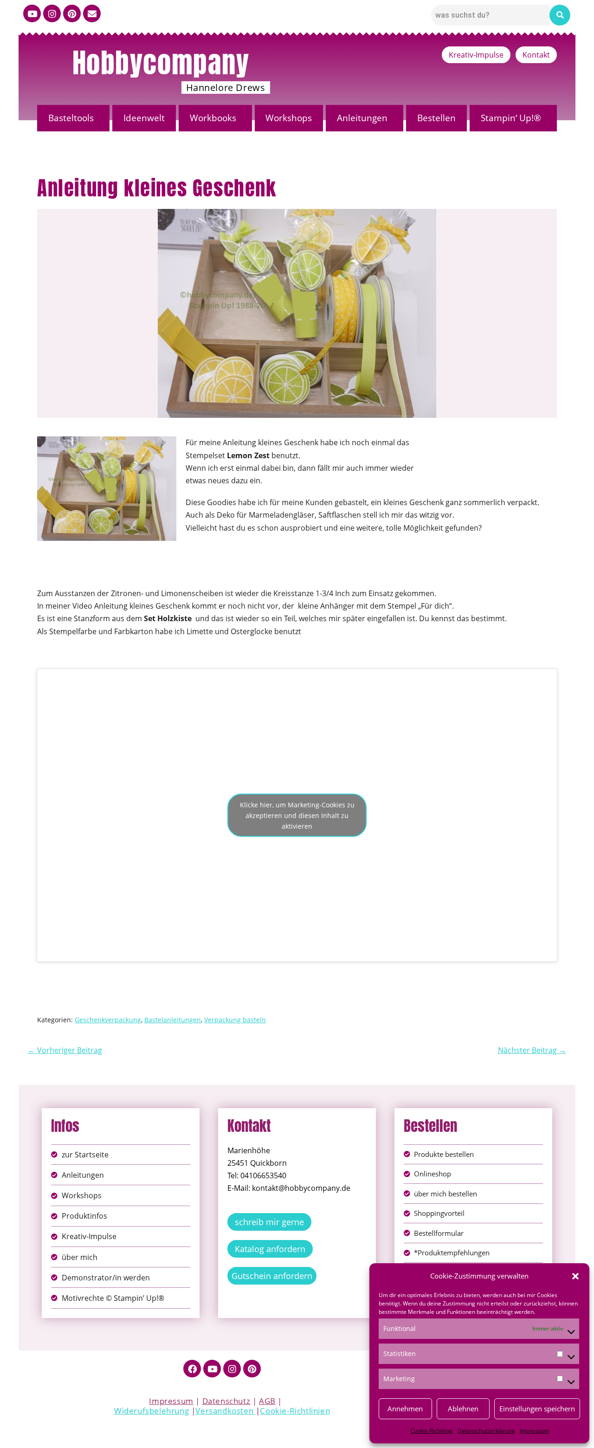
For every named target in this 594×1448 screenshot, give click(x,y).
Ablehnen (463, 1408)
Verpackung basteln (235, 1019)
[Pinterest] (72, 13)
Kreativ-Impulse (476, 55)
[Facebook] (192, 1368)
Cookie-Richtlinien (295, 1410)
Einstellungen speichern (537, 1408)
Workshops (288, 118)
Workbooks (213, 118)
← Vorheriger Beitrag (65, 1050)
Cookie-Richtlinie (431, 1431)
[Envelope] (92, 13)
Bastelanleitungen (172, 1019)
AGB (267, 1401)
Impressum (534, 1431)
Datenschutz (226, 1401)
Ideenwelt (144, 118)
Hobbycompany (161, 62)
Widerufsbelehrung (151, 1410)
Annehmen (405, 1408)
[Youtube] (32, 13)
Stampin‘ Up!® (511, 118)
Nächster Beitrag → (532, 1050)
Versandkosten (225, 1410)
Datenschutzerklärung (486, 1431)
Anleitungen (362, 118)
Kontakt (536, 55)
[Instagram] (52, 13)
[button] (575, 1276)
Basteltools (71, 118)
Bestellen (436, 118)
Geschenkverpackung (108, 1019)
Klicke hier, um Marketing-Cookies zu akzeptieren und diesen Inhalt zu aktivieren (297, 815)
